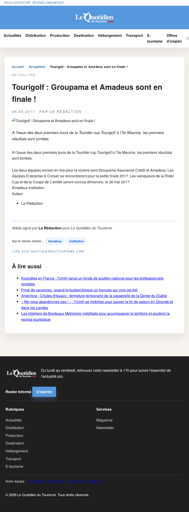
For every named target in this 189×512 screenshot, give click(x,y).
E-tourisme (154, 38)
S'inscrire (44, 391)
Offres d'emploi (174, 38)
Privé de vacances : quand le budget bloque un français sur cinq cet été (79, 290)
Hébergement (110, 35)
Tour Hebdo (75, 481)
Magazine (104, 420)
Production (60, 35)
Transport (134, 35)
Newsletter (105, 427)
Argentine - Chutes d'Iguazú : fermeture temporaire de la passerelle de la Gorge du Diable (94, 295)
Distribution (35, 35)
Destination (84, 35)
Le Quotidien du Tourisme (46, 481)
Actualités (12, 35)
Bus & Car (94, 481)
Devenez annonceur (48, 2)
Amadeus (55, 241)
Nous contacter (17, 2)
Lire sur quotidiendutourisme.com (48, 251)
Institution (76, 241)
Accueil (18, 66)
